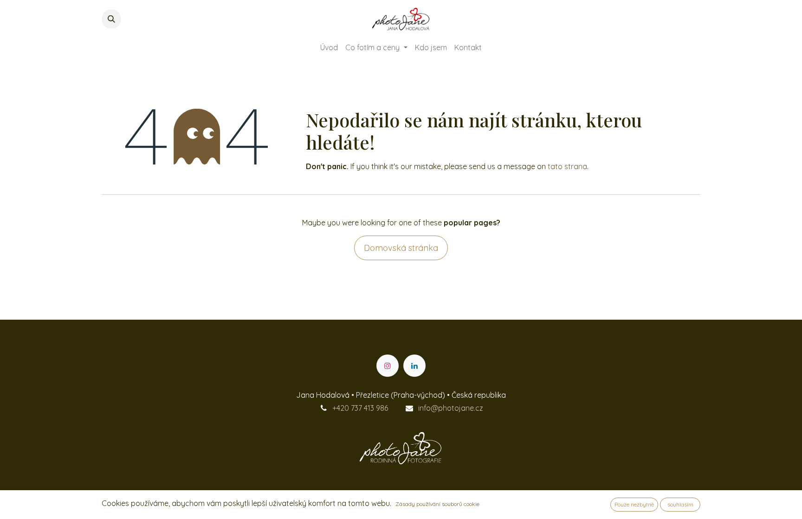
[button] (111, 19)
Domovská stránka (401, 248)
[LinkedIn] (414, 366)
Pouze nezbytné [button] (634, 504)
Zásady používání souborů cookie (437, 503)
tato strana (567, 166)
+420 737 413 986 (360, 408)
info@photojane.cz (450, 408)
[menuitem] (329, 47)
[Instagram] (387, 366)
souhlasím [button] (680, 504)
